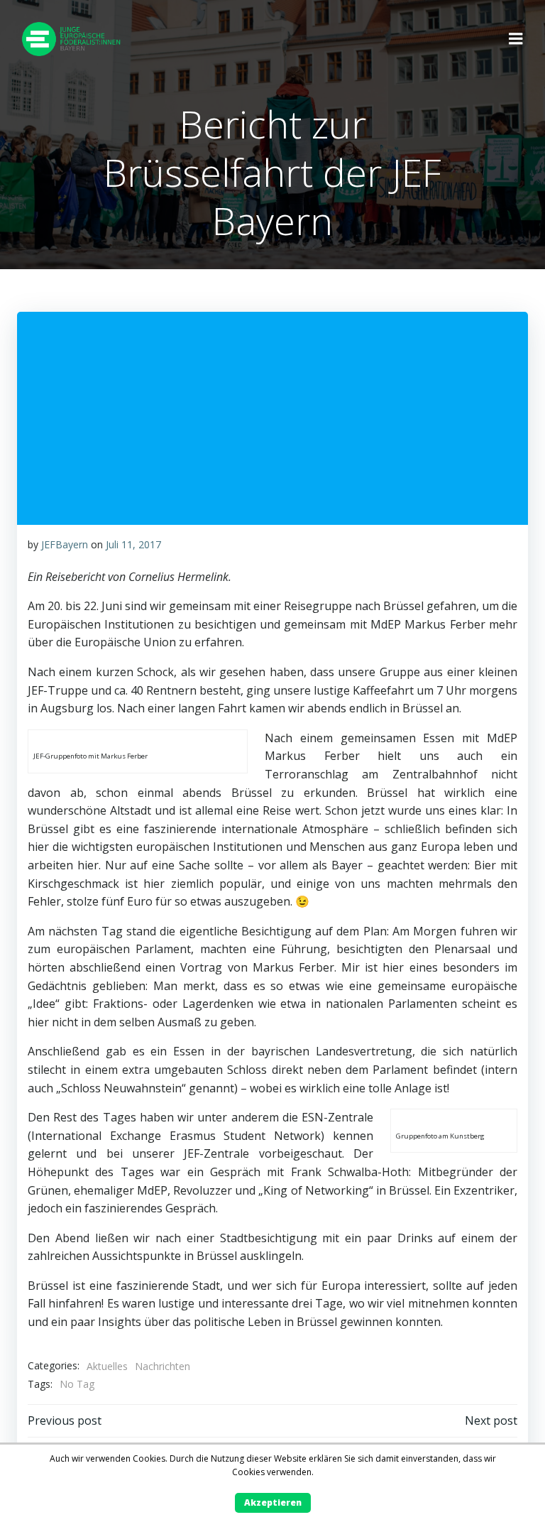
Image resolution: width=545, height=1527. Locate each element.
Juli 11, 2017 (133, 544)
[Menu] (516, 39)
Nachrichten (162, 1366)
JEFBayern (64, 544)
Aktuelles (107, 1366)
